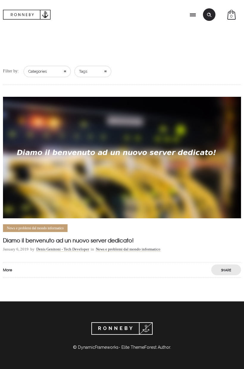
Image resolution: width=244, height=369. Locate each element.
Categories (37, 71)
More (7, 270)
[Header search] (209, 15)
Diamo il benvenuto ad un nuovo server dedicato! (68, 240)
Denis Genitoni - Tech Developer (62, 249)
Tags (83, 71)
